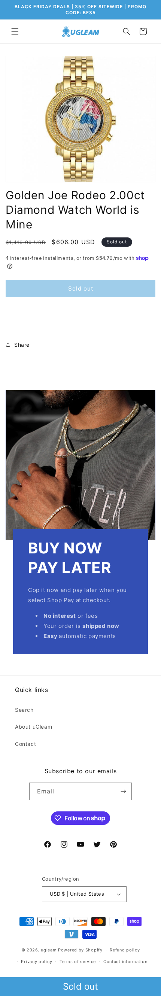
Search (24, 710)
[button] (15, 31)
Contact (25, 744)
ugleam (49, 950)
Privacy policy (36, 961)
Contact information (125, 961)
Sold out (80, 986)
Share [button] (22, 344)
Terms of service (78, 961)
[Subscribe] (123, 791)
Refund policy (125, 950)
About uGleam (33, 726)
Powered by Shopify (80, 950)
